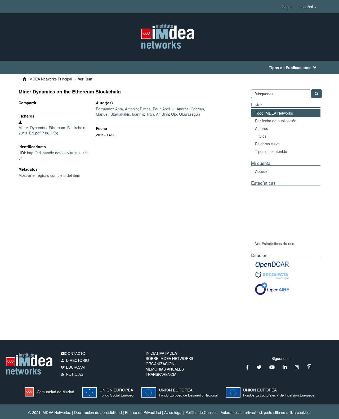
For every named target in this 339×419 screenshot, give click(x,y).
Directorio (74, 360)
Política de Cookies (201, 412)
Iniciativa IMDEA (161, 353)
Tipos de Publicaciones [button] (290, 67)
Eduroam (72, 367)
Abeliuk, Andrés (175, 108)
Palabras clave (267, 143)
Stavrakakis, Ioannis (127, 114)
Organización (160, 363)
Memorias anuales (165, 369)
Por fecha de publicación (275, 120)
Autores (261, 128)
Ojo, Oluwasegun (185, 114)
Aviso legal (173, 412)
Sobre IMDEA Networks (169, 358)
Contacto (72, 353)
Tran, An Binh (157, 114)
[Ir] (316, 93)
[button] (308, 6)
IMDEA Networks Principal (50, 79)
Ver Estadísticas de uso (274, 243)
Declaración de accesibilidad (98, 412)
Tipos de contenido (271, 151)
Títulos (260, 136)
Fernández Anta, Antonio (117, 108)
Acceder (262, 171)
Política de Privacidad (143, 412)
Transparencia (161, 374)
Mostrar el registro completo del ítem (49, 175)
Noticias (71, 374)
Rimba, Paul (150, 108)
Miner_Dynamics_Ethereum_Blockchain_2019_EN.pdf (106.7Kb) (53, 130)
